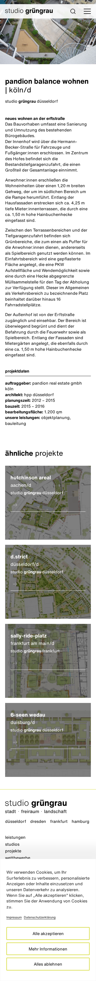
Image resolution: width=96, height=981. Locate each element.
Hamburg (80, 821)
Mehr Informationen (48, 949)
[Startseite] (48, 807)
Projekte (13, 851)
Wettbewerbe (17, 858)
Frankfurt (59, 821)
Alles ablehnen (48, 964)
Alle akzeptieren (48, 933)
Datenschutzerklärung (40, 917)
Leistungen (15, 837)
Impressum (14, 917)
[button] (73, 11)
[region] (48, 920)
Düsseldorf (15, 821)
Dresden (38, 821)
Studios (12, 844)
